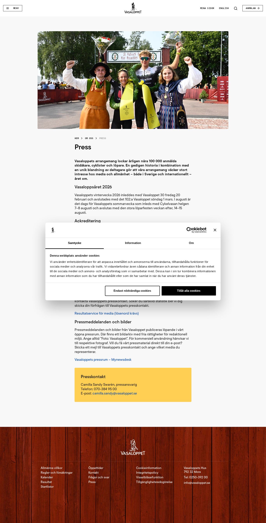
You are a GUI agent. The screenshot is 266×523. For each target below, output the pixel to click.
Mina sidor (207, 8)
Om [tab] (191, 243)
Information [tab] (133, 243)
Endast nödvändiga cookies (132, 291)
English (224, 8)
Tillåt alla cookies (188, 291)
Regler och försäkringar (56, 473)
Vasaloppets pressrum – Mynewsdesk (103, 359)
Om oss (89, 138)
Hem (77, 138)
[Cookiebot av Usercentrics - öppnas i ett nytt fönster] (189, 230)
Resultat (46, 482)
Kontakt (93, 473)
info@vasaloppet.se (197, 482)
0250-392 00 (198, 477)
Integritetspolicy (147, 473)
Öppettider (95, 468)
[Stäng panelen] (215, 230)
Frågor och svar (98, 477)
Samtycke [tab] (74, 243)
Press (92, 482)
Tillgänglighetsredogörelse (154, 482)
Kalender (47, 477)
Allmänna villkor (51, 468)
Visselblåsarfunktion (149, 477)
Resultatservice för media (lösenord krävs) (107, 313)
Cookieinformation (148, 468)
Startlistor (47, 487)
